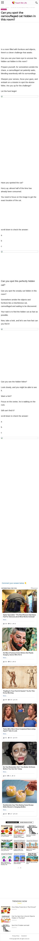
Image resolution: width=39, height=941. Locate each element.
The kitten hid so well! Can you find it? (6, 850)
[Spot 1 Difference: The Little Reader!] (19, 857)
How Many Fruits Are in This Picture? (6, 835)
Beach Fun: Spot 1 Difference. (30, 850)
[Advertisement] (19, 884)
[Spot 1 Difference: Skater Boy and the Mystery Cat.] (7, 857)
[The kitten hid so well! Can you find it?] (7, 843)
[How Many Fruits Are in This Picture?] (7, 829)
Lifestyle (7, 7)
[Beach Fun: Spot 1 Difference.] (32, 843)
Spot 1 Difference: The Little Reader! (19, 863)
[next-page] (21, 868)
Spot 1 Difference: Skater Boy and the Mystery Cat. (6, 863)
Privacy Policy (15, 936)
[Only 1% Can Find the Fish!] (32, 857)
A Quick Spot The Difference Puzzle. (18, 850)
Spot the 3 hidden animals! (31, 835)
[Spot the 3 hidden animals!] (32, 829)
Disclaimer (24, 936)
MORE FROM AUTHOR (26, 822)
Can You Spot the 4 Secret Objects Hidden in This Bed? (19, 836)
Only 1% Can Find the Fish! (31, 863)
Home (2, 7)
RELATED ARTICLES (12, 822)
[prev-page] (18, 868)
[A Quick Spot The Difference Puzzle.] (19, 843)
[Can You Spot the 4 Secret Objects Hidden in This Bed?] (19, 829)
